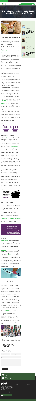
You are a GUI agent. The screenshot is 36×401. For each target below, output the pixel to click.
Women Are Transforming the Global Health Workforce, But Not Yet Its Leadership (30, 25)
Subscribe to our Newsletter (7, 395)
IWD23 (13, 345)
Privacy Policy (33, 399)
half (18, 178)
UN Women (3, 250)
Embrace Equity (5, 344)
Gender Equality (10, 344)
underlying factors (6, 310)
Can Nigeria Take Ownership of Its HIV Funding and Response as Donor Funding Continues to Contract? (30, 46)
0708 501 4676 (8, 378)
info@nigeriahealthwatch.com (11, 375)
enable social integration (14, 206)
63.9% (10, 266)
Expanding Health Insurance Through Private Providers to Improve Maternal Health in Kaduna (30, 39)
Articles (17, 384)
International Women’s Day (7, 345)
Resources (28, 384)
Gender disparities (4, 240)
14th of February (7, 137)
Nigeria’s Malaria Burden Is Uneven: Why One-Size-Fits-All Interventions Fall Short (30, 32)
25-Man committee (14, 146)
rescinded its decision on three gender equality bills (10, 51)
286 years (9, 254)
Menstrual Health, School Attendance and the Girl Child (30, 53)
